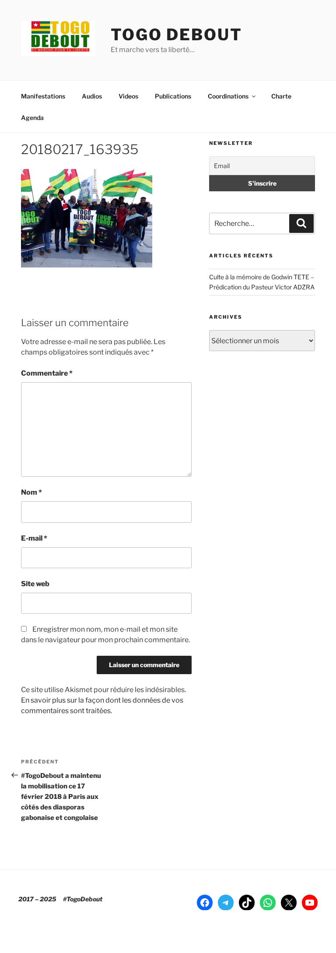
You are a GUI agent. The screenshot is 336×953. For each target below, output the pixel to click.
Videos (128, 96)
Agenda (32, 117)
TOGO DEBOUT (176, 34)
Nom (31, 492)
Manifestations (43, 96)
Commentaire (47, 373)
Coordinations (228, 96)
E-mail (34, 538)
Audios (92, 96)
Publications (173, 96)
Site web (35, 584)
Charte (281, 96)
